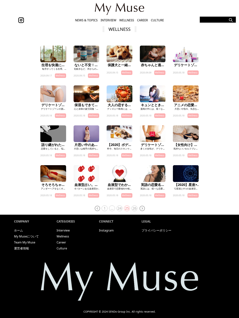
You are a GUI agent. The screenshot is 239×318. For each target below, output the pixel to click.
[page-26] (142, 208)
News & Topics (86, 20)
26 (134, 208)
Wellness (126, 20)
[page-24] (97, 208)
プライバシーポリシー (156, 230)
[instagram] (21, 20)
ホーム (18, 230)
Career (142, 20)
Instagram (106, 230)
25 (127, 208)
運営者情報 (21, 248)
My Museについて (26, 236)
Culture (157, 20)
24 (119, 208)
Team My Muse (24, 242)
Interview (108, 20)
